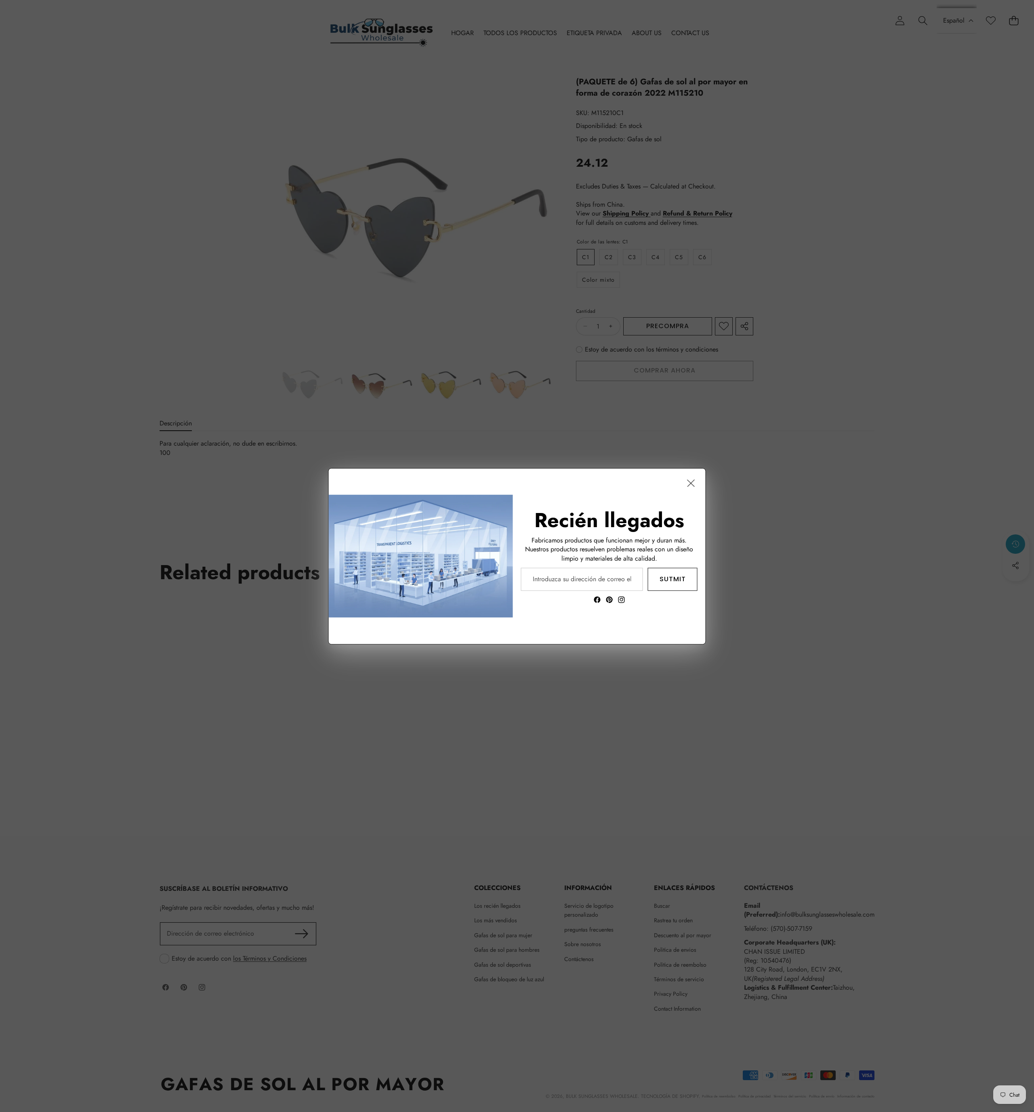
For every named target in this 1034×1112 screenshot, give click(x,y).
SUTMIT (673, 578)
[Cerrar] (691, 482)
